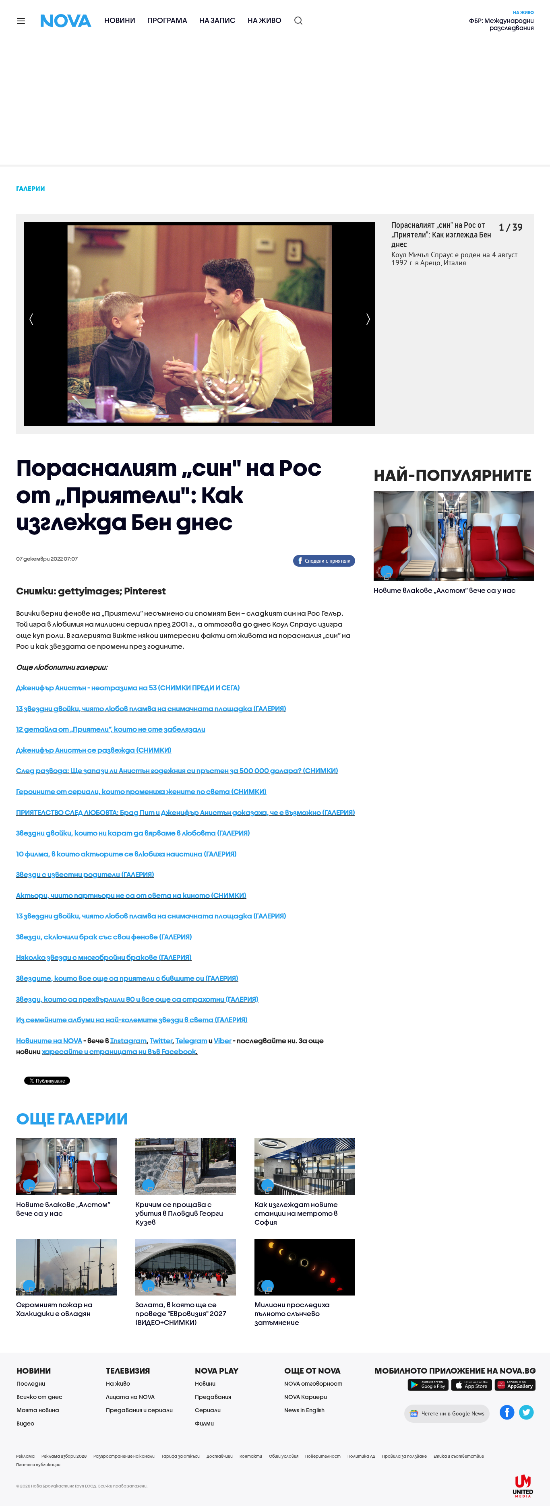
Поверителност (323, 1456)
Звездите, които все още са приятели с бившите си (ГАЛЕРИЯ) (127, 978)
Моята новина (38, 1410)
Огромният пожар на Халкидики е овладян (54, 1309)
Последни (31, 1383)
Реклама (25, 1456)
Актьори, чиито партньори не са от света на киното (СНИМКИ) (131, 895)
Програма (167, 20)
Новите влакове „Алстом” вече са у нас (63, 1209)
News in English (304, 1410)
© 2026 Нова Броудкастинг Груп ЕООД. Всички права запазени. (82, 1485)
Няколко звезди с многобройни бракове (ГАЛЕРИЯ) (104, 957)
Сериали (208, 1410)
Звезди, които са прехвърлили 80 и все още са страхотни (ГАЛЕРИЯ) (137, 999)
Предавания (213, 1396)
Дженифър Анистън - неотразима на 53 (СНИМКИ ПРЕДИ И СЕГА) (128, 687)
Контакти (251, 1456)
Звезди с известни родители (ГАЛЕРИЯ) (85, 874)
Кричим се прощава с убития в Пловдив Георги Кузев (179, 1213)
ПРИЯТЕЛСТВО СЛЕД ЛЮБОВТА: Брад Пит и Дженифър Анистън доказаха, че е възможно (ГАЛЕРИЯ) (185, 812)
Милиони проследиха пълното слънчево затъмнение (292, 1313)
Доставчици (220, 1456)
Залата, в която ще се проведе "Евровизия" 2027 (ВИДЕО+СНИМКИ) (180, 1313)
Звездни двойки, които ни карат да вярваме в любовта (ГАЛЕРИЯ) (133, 833)
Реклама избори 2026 (64, 1456)
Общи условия (283, 1456)
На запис (217, 20)
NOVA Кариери (305, 1396)
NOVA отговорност (313, 1383)
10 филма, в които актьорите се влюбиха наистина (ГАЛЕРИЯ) (126, 854)
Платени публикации (38, 1464)
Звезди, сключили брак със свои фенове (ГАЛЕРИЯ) (104, 937)
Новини (119, 20)
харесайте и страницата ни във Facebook (119, 1051)
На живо (264, 20)
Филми (204, 1423)
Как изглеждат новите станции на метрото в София (296, 1213)
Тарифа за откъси (180, 1456)
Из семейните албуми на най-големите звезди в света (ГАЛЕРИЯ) (132, 1019)
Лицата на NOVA (130, 1396)
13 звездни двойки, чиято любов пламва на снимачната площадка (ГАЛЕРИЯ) (151, 708)
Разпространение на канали (124, 1456)
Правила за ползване (404, 1456)
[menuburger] (21, 20)
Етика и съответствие (459, 1456)
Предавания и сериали (139, 1410)
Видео (25, 1423)
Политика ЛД (361, 1456)
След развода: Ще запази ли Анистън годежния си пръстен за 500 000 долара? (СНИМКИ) (177, 770)
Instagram (128, 1040)
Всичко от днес (39, 1396)
